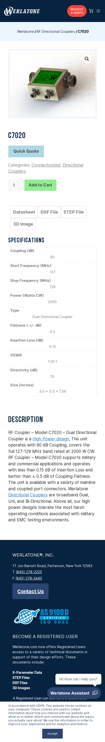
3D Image (23, 224)
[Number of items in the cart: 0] (91, 11)
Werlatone (25, 31)
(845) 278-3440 (28, 578)
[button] (87, 59)
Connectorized (46, 165)
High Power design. (51, 438)
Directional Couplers (28, 494)
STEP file (73, 212)
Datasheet (24, 212)
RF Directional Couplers (56, 31)
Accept (52, 733)
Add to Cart (40, 185)
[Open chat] (74, 693)
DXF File (49, 212)
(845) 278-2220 (29, 572)
